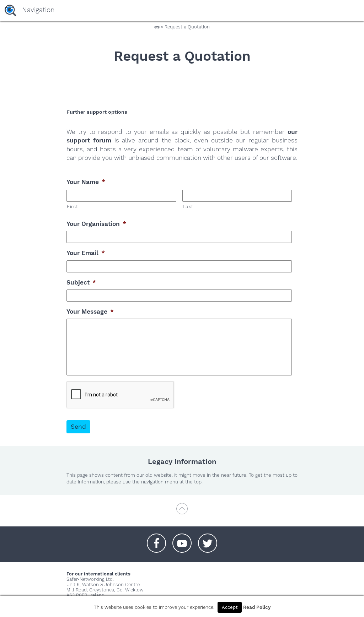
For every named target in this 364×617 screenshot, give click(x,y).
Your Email (85, 252)
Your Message (90, 311)
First (72, 206)
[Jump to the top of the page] (182, 512)
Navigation (38, 10)
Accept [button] (229, 607)
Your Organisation (96, 223)
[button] (156, 539)
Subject (81, 282)
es (157, 26)
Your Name (85, 181)
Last (188, 206)
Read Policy (257, 607)
